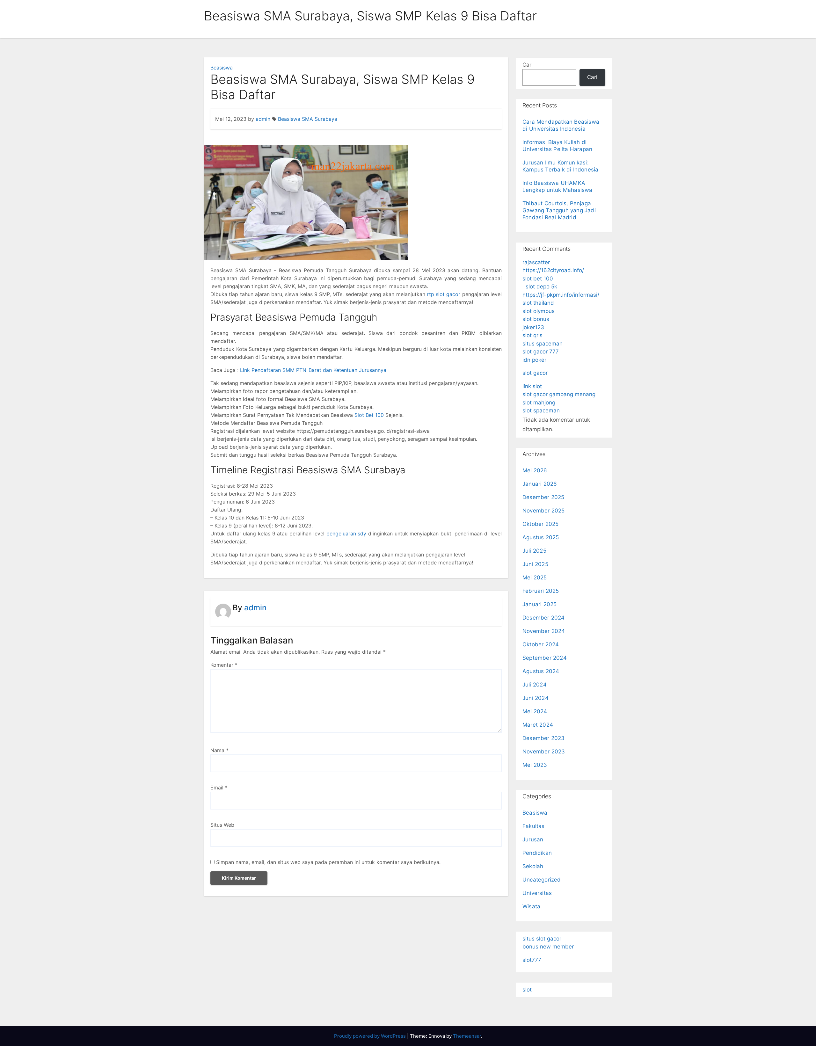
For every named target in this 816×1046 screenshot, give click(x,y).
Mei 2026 (534, 470)
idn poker (534, 360)
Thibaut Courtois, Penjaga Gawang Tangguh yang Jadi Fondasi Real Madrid (559, 210)
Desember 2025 (543, 497)
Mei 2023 (534, 765)
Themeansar (467, 1036)
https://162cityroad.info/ (553, 270)
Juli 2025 (534, 551)
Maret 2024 (537, 725)
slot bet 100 (537, 278)
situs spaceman (542, 343)
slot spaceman (541, 410)
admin (263, 119)
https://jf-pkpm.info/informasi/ (560, 295)
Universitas (537, 893)
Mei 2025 (534, 577)
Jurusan (532, 839)
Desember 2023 (543, 738)
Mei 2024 (534, 711)
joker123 (533, 327)
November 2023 (543, 751)
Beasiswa (221, 67)
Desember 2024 (543, 617)
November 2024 (543, 631)
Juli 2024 (534, 684)
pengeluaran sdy (346, 533)
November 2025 (543, 510)
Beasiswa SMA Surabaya (307, 119)
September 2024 (544, 658)
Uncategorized (541, 879)
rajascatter (536, 262)
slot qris (532, 335)
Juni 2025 (535, 564)
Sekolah (532, 866)
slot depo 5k (541, 286)
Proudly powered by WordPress (370, 1036)
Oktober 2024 (540, 644)
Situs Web (222, 825)
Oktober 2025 (540, 524)
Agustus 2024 (540, 671)
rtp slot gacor (444, 294)
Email (219, 787)
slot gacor (535, 373)
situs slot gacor (541, 938)
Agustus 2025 (540, 537)
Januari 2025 (539, 604)
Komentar (223, 665)
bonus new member (548, 946)
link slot (532, 386)
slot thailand (538, 303)
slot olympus (538, 311)
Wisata (531, 906)
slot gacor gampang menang (558, 394)
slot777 (531, 960)
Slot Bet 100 (369, 415)
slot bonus (535, 319)
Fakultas (533, 826)
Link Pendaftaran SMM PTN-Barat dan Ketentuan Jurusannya (313, 370)
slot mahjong (538, 402)
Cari (527, 65)
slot (527, 989)
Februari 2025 (540, 591)
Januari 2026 (539, 484)
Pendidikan (537, 853)
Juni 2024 (535, 698)
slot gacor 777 (540, 351)
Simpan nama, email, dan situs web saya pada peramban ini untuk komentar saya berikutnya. (328, 862)
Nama (219, 750)
